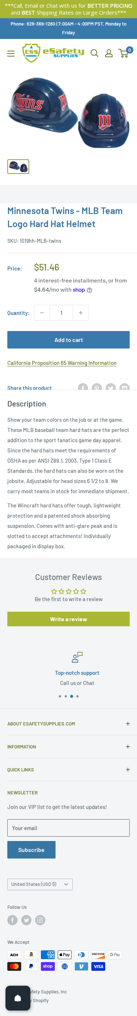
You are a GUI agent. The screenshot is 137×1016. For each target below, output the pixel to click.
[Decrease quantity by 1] (42, 312)
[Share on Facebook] (83, 387)
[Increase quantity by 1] (80, 312)
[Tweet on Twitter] (111, 387)
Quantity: (18, 313)
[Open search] (95, 53)
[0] (123, 53)
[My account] (109, 53)
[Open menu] (11, 54)
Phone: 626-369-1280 (33, 24)
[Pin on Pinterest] (97, 387)
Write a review (68, 618)
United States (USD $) (33, 884)
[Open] (17, 998)
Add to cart (68, 339)
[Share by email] (124, 387)
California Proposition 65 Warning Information (62, 362)
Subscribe (31, 849)
